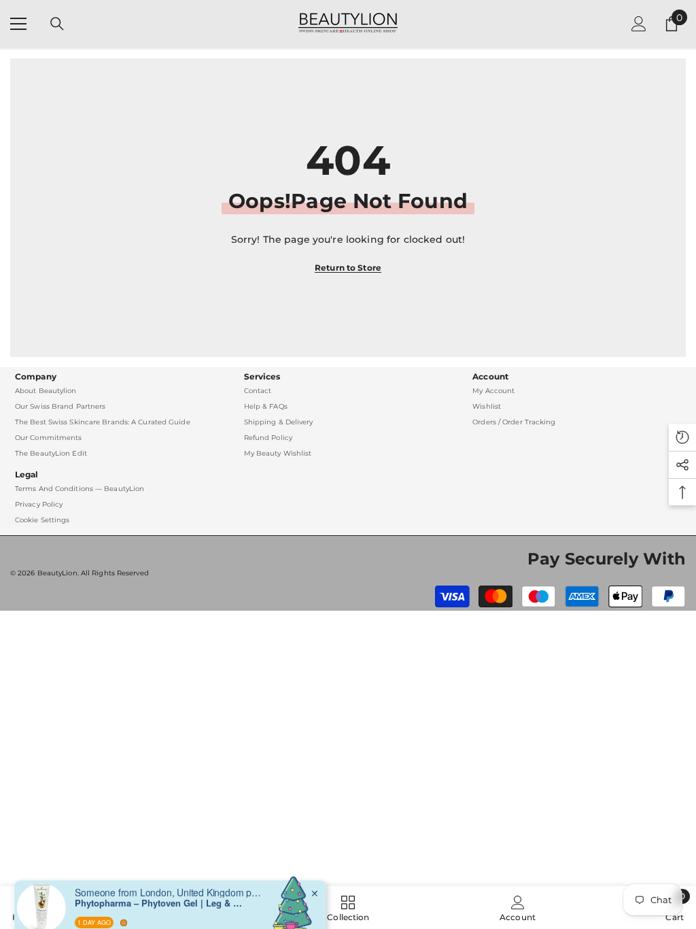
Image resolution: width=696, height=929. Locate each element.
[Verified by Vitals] (123, 905)
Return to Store (348, 268)
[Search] (57, 24)
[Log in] (638, 23)
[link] (517, 907)
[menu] (18, 24)
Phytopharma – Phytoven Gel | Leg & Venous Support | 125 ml (160, 886)
